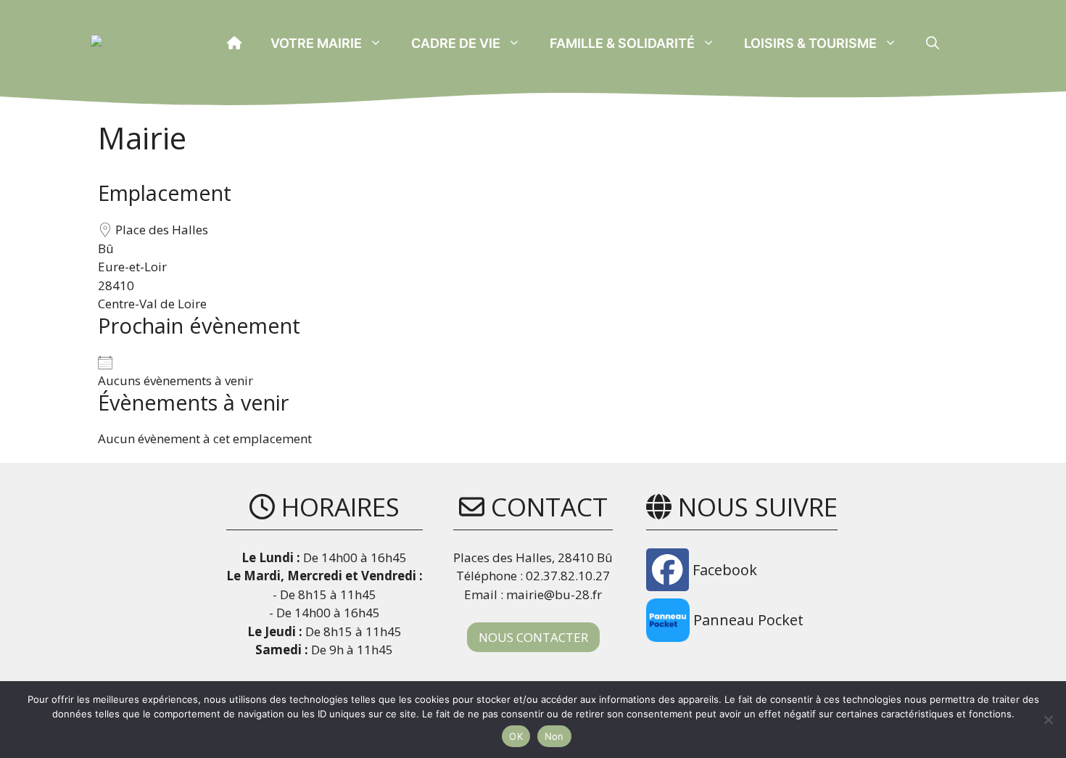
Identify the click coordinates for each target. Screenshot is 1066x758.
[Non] (1048, 719)
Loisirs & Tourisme (810, 43)
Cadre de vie (455, 43)
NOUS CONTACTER (533, 637)
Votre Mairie (316, 43)
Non (554, 736)
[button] (933, 44)
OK (516, 736)
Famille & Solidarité (622, 43)
